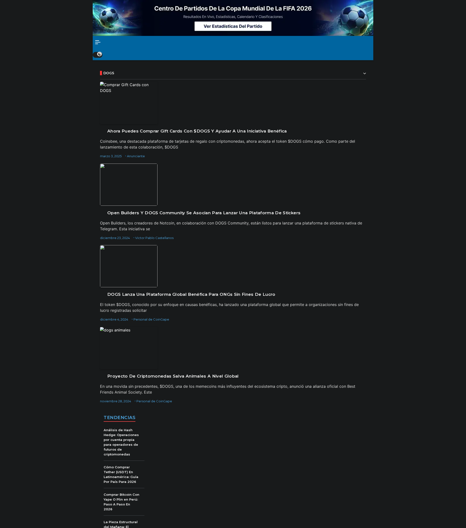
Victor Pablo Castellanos (154, 238)
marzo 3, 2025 (111, 156)
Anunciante (136, 156)
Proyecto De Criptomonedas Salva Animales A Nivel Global (173, 376)
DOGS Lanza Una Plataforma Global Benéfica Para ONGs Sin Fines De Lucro (191, 294)
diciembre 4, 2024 (114, 319)
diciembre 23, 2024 (115, 238)
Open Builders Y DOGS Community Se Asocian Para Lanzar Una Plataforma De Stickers (203, 212)
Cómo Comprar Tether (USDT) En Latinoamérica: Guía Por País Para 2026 (121, 474)
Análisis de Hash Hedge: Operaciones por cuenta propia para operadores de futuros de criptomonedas (121, 442)
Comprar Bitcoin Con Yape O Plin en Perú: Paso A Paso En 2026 (121, 502)
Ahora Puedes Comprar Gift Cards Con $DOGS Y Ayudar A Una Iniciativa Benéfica (197, 131)
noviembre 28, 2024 (115, 401)
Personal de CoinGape (151, 319)
